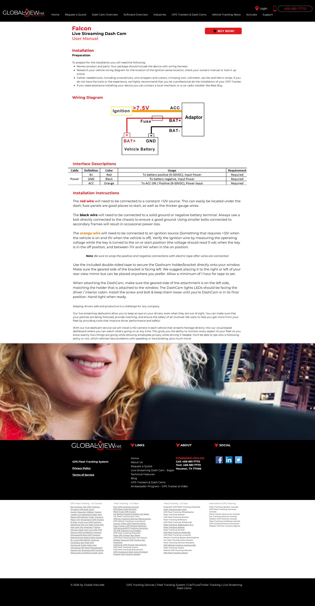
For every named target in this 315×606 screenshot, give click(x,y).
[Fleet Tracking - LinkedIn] (228, 459)
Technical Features (143, 474)
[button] (268, 14)
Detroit (74, 537)
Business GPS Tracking (92, 550)
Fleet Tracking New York (175, 509)
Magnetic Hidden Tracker (89, 512)
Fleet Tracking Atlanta (174, 527)
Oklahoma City (78, 525)
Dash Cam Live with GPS (90, 530)
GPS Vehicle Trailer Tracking (89, 517)
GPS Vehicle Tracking (89, 540)
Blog (134, 478)
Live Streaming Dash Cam (89, 514)
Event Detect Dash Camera (90, 537)
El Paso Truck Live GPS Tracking (86, 522)
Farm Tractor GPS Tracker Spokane (129, 526)
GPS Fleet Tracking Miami (176, 553)
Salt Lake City (77, 527)
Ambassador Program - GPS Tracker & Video (159, 486)
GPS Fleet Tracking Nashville (177, 532)
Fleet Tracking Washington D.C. (179, 525)
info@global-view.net (190, 458)
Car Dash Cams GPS (94, 525)
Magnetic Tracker (91, 527)
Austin (74, 512)
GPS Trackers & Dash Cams (148, 482)
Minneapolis (76, 535)
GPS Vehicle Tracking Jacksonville (180, 545)
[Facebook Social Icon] (219, 459)
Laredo (74, 514)
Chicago (74, 530)
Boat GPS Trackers (91, 535)
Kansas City (76, 550)
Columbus (75, 543)
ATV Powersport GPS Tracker (90, 520)
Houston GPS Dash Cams (82, 509)
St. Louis (75, 540)
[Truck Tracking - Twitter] (238, 459)
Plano (73, 520)
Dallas (73, 517)
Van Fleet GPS (87, 543)
